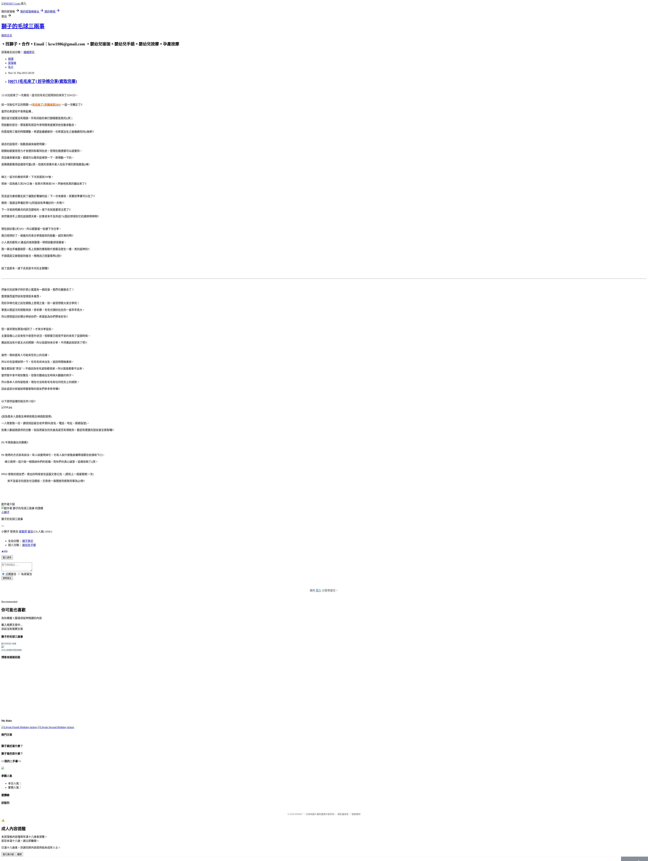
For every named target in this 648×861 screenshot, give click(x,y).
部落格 (12, 63)
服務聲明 (356, 814)
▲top (4, 551)
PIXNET (299, 814)
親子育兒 (27, 541)
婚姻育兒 (29, 52)
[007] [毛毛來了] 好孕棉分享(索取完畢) (42, 81)
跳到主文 (6, 35)
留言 (30, 531)
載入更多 (7, 557)
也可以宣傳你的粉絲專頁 (11, 650)
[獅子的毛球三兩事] (2, 646)
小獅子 (5, 512)
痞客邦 (23, 531)
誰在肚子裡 (29, 545)
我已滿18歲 (8, 854)
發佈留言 (7, 578)
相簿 (11, 59)
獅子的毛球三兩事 (23, 26)
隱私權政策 (343, 814)
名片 (11, 67)
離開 (19, 854)
